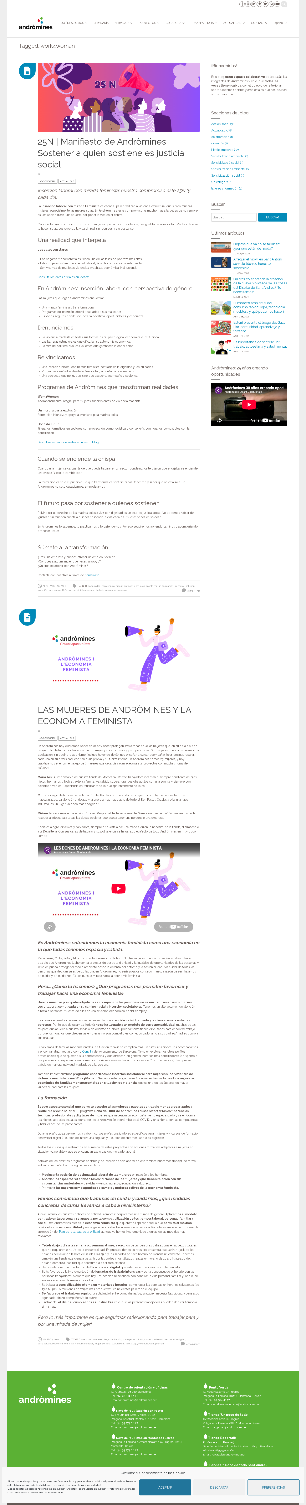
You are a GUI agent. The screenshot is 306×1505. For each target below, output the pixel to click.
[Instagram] (248, 4)
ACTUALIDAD (232, 23)
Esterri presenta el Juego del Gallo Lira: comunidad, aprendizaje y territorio (259, 327)
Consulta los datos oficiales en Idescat (63, 277)
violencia (143, 1343)
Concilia (87, 1051)
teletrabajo (131, 1343)
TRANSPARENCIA (202, 23)
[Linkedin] (253, 4)
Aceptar (165, 1487)
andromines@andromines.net (138, 1400)
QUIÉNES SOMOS (72, 23)
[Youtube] (277, 4)
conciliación (114, 1339)
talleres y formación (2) (226, 188)
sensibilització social (84, 590)
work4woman (121, 590)
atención (86, 1339)
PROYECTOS (147, 23)
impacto (179, 586)
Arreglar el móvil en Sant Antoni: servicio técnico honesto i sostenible (257, 263)
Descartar (219, 1487)
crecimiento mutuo (150, 586)
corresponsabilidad (133, 1339)
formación (167, 586)
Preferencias (273, 1487)
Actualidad (67, 181)
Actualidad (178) (222, 130)
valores (109, 590)
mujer (98, 1343)
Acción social (48, 181)
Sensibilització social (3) (227, 162)
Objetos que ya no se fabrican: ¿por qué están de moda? (256, 246)
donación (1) (219, 143)
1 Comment (193, 1344)
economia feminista (63, 1343)
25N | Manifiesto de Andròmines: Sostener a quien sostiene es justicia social (111, 152)
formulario (93, 575)
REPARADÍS (100, 23)
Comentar (193, 591)
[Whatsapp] (271, 4)
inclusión (190, 586)
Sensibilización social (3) (227, 175)
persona (106, 1343)
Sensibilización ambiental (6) (230, 169)
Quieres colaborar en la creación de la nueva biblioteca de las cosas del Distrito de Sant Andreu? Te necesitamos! (260, 285)
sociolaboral (118, 1343)
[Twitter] (265, 4)
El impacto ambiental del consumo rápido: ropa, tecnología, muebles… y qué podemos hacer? (259, 307)
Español (278, 23)
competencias (99, 1339)
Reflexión (67, 590)
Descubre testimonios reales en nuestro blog (68, 442)
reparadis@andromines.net (228, 1454)
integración (55, 590)
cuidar (147, 1339)
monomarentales (84, 1343)
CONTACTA (259, 23)
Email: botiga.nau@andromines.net (225, 1427)
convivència (108, 586)
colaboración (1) (222, 137)
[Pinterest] (259, 4)
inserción (42, 590)
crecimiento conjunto (127, 586)
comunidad (94, 586)
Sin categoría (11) (222, 182)
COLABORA (173, 23)
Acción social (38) (223, 124)
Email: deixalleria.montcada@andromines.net (231, 1404)
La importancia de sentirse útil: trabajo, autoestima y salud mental (260, 344)
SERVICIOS (122, 23)
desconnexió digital (174, 1339)
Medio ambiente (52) (225, 149)
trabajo (100, 590)
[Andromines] (35, 23)
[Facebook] (242, 4)
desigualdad (44, 1343)
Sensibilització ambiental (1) (229, 156)
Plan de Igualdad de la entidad (79, 1231)
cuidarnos (157, 1339)
